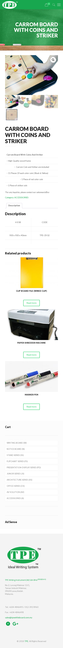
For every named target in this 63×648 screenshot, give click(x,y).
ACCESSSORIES (21, 197)
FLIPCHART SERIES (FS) (17, 461)
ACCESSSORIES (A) (15, 498)
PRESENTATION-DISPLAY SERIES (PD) (24, 467)
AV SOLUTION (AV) (15, 492)
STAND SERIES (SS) (15, 455)
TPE (26, 641)
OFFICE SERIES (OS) (16, 486)
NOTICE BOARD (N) (16, 449)
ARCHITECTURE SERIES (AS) (19, 480)
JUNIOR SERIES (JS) (15, 473)
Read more (31, 303)
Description (14, 205)
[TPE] (10, 4)
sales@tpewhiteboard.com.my (18, 617)
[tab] (14, 205)
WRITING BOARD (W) (17, 443)
